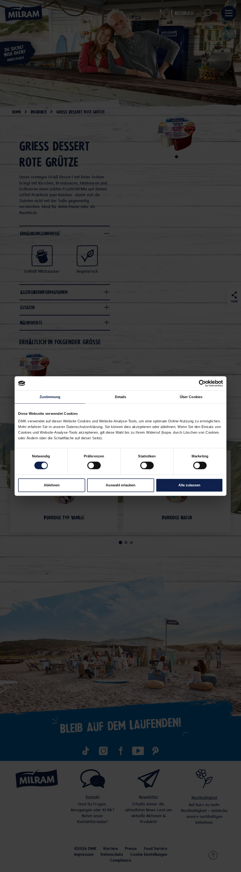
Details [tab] (120, 397)
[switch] (94, 465)
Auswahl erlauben (120, 485)
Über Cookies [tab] (191, 397)
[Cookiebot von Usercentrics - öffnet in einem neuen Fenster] (202, 383)
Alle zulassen (189, 485)
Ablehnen (52, 485)
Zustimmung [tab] (50, 397)
